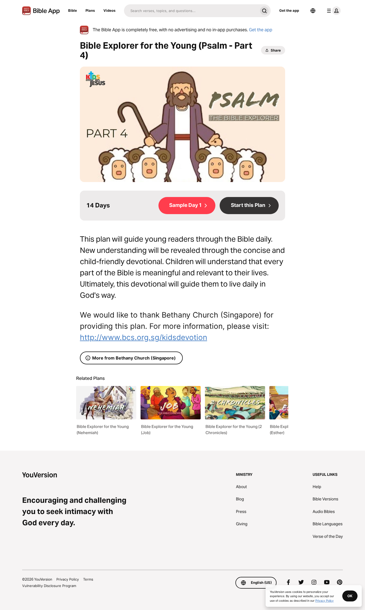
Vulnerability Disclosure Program (49, 586)
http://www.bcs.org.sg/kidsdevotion (143, 337)
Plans (90, 10)
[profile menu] (333, 10)
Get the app (289, 10)
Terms (88, 579)
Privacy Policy (67, 579)
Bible (72, 10)
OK (349, 596)
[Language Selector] (313, 10)
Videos (109, 10)
